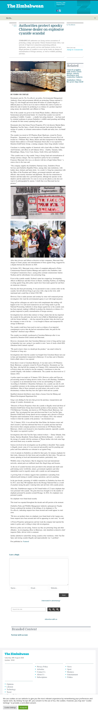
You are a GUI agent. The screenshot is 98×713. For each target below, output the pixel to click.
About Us (40, 674)
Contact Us (41, 672)
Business (70, 672)
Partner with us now (19, 635)
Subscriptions (42, 677)
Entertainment (72, 674)
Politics (70, 677)
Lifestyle (10, 686)
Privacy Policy (42, 666)
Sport (69, 669)
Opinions (10, 684)
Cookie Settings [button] (10, 707)
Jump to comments (75, 50)
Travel (9, 692)
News (69, 666)
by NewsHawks (71, 24)
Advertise (40, 669)
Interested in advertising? (51, 601)
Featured (26, 541)
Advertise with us (51, 619)
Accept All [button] (23, 707)
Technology (11, 689)
